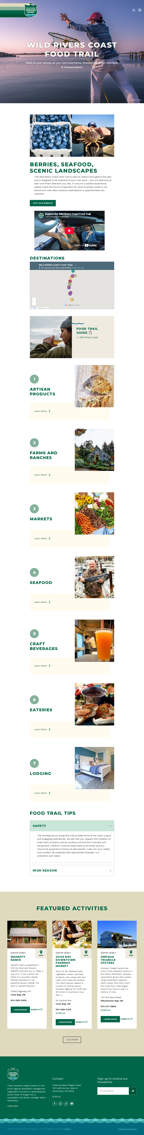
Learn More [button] (41, 411)
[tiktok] (66, 1103)
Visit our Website (43, 203)
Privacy (67, 1129)
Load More (72, 1040)
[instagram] (60, 1103)
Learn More (20, 1010)
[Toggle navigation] (140, 10)
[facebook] (54, 1103)
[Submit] (133, 1091)
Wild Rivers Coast (88, 337)
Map (41, 955)
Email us (60, 1013)
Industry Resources (127, 1129)
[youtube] (72, 1103)
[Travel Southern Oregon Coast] (19, 10)
